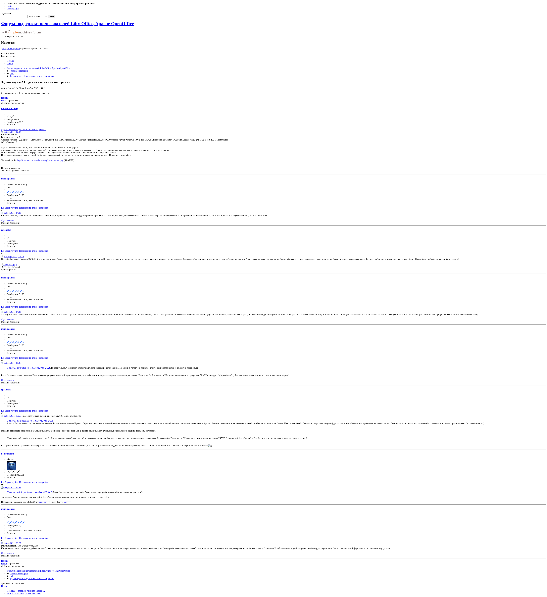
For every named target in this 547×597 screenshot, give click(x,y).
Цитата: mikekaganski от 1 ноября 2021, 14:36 (30, 421)
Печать (4, 98)
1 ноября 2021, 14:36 (11, 363)
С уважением (7, 220)
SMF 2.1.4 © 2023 (15, 593)
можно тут (44, 502)
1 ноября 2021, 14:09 (11, 213)
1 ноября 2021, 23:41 (11, 487)
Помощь (11, 591)
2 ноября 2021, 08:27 (11, 543)
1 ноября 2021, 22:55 (11, 416)
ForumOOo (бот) (9, 108)
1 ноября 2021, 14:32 (11, 312)
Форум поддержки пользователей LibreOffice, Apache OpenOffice (67, 23)
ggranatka (6, 230)
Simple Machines (33, 593)
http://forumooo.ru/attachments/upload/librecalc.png (40, 160)
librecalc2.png (10, 264)
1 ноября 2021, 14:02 (11, 132)
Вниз (3, 100)
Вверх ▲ (40, 591)
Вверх (4, 563)
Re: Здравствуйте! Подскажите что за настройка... (25, 208)
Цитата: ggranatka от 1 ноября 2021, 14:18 (28, 368)
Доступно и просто (10, 48)
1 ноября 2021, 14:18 (14, 256)
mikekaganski (8, 178)
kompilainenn (7, 453)
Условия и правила (26, 591)
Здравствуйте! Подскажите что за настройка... (23, 129)
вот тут (67, 502)
